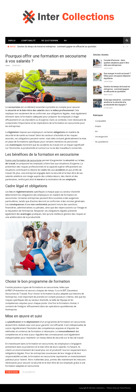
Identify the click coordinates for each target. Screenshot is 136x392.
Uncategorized (101, 136)
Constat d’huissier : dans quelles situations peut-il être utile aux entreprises (116, 62)
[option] (73, 46)
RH (65, 40)
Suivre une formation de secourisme (23, 160)
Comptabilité (28, 40)
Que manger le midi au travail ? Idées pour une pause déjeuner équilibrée (117, 75)
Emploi (11, 40)
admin (7, 65)
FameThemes (125, 388)
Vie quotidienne (49, 40)
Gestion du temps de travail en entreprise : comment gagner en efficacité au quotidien (56, 46)
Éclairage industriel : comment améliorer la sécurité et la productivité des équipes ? (117, 102)
